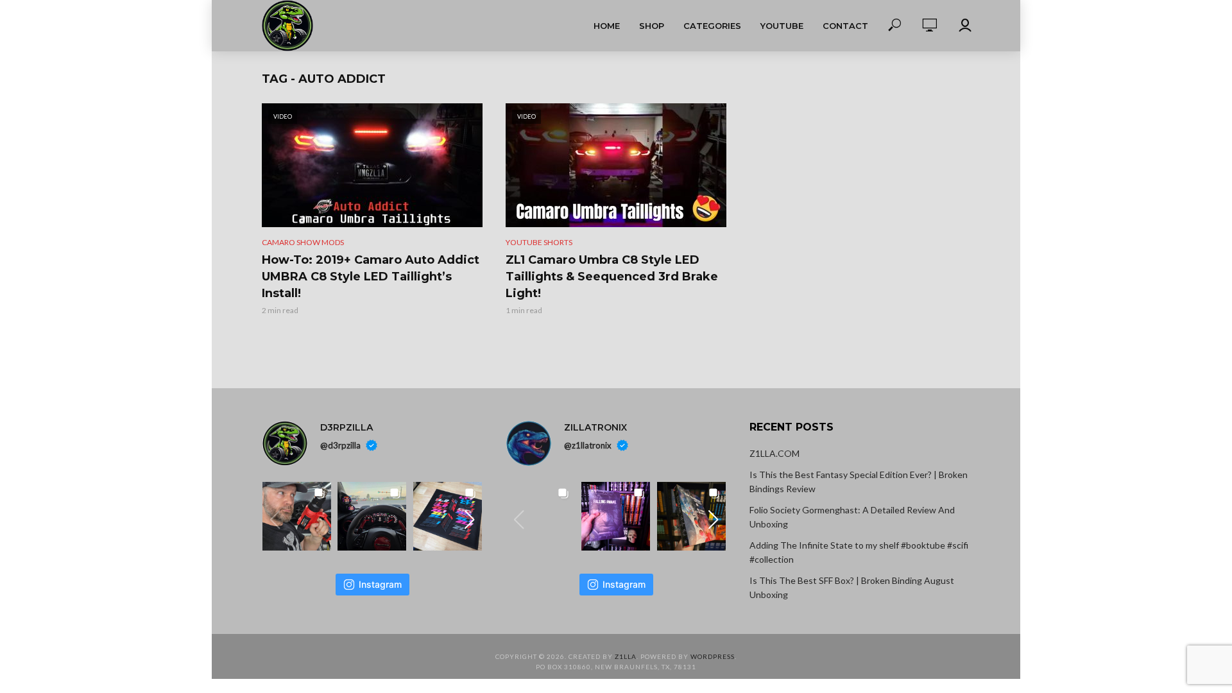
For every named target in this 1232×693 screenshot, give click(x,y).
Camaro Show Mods (303, 242)
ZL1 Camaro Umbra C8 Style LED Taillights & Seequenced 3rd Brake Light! (612, 276)
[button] (469, 519)
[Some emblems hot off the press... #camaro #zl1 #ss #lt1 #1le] (447, 516)
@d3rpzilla (340, 445)
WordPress (712, 656)
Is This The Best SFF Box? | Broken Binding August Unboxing (851, 587)
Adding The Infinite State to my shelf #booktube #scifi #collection (858, 552)
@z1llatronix (588, 445)
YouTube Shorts (539, 242)
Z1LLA (626, 656)
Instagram (380, 584)
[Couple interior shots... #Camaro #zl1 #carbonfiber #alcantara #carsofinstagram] (372, 516)
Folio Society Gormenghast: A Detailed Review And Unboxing (852, 516)
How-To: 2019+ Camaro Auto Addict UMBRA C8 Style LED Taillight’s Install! (370, 276)
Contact (845, 26)
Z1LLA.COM (774, 453)
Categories (712, 26)
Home (607, 26)
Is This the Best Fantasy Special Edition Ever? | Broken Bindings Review (858, 481)
